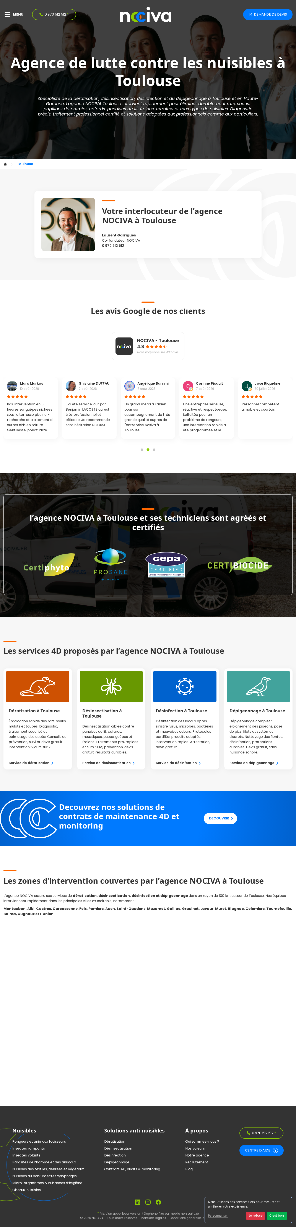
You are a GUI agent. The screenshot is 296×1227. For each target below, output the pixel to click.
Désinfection (115, 1155)
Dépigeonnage (116, 1162)
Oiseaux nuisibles (26, 1189)
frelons (147, 109)
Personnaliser (218, 1215)
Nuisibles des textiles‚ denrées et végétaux (48, 1169)
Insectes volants (26, 1155)
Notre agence (197, 1155)
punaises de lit (122, 109)
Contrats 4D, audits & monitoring (132, 1169)
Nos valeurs (195, 1148)
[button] (142, 449)
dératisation (86, 98)
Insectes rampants (28, 1148)
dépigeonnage (191, 98)
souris (243, 104)
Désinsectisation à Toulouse (102, 713)
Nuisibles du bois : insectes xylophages (44, 1176)
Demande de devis (270, 14)
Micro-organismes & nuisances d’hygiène (47, 1182)
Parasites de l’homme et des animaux (44, 1162)
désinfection (150, 98)
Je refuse (256, 1215)
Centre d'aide (257, 1150)
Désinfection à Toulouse (181, 711)
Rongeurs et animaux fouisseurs (39, 1141)
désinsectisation (118, 98)
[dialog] (248, 1210)
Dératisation (114, 1141)
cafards (97, 109)
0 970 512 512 (113, 245)
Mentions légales (153, 1218)
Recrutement (196, 1162)
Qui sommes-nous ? (202, 1141)
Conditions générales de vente (192, 1218)
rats (231, 104)
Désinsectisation (118, 1148)
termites (164, 109)
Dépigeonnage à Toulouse (257, 711)
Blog (189, 1169)
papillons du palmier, (66, 109)
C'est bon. (277, 1215)
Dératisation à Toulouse (34, 711)
